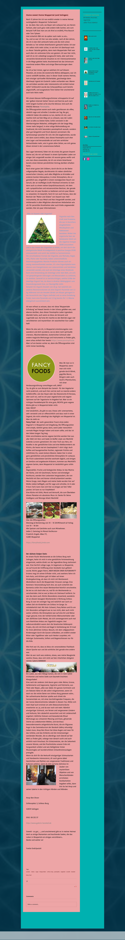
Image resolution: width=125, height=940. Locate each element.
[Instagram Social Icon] (88, 159)
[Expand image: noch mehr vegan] (51, 510)
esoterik (68, 871)
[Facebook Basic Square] (84, 159)
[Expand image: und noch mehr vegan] (68, 510)
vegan (36, 871)
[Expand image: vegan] (34, 510)
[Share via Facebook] (27, 881)
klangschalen (42, 871)
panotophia (57, 871)
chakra (32, 871)
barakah (73, 871)
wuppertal (63, 871)
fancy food (28, 875)
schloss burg (50, 871)
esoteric (28, 871)
